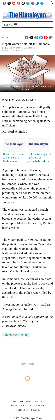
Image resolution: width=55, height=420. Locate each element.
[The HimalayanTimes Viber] (32, 3)
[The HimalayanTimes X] (9, 3)
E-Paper (35, 410)
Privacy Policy (34, 401)
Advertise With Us (21, 406)
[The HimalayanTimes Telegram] (42, 3)
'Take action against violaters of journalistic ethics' (39, 157)
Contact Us (22, 410)
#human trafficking (16, 334)
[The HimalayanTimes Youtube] (14, 3)
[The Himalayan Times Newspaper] (27, 15)
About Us (18, 401)
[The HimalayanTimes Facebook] (4, 3)
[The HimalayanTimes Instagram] (18, 3)
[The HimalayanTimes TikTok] (23, 3)
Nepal (5, 37)
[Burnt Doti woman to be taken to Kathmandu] (14, 145)
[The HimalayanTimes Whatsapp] (28, 3)
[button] (10, 24)
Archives (39, 406)
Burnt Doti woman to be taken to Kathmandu (14, 157)
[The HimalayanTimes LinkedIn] (37, 3)
